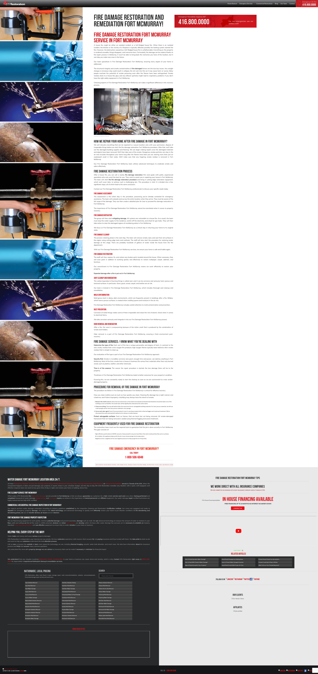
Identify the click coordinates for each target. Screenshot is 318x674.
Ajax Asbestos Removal (31, 582)
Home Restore (232, 3)
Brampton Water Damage (31, 618)
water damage (40, 496)
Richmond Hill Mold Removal (106, 606)
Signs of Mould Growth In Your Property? (195, 565)
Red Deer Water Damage (105, 603)
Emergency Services (246, 3)
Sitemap (22, 671)
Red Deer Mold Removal (105, 600)
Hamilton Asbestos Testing (69, 582)
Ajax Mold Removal (30, 585)
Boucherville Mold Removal (32, 606)
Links (25, 671)
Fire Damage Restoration (43, 484)
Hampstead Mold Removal (69, 591)
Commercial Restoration (264, 3)
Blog (276, 3)
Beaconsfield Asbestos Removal (33, 600)
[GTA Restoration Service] (14, 3)
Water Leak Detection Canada (166, 464)
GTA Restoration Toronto (153, 464)
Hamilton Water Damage (68, 588)
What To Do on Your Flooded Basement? (269, 565)
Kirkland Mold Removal (68, 612)
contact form (234, 23)
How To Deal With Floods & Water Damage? (196, 562)
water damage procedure (23, 525)
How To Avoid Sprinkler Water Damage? (195, 559)
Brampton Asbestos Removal (32, 609)
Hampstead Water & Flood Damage (71, 594)
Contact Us (238, 508)
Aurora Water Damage (31, 597)
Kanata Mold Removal (67, 606)
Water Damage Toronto (122, 464)
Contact (292, 3)
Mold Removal (98, 484)
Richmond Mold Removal (105, 612)
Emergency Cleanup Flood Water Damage (137, 464)
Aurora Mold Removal (31, 594)
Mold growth (70, 523)
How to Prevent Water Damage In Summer (233, 562)
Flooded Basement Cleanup (62, 484)
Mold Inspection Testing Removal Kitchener (106, 464)
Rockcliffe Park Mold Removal (106, 618)
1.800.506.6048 (171, 670)
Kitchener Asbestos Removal (69, 615)
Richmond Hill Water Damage (106, 609)
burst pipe (52, 498)
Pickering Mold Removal (105, 594)
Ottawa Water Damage (104, 591)
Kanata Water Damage (68, 609)
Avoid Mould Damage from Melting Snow (232, 559)
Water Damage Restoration (82, 484)
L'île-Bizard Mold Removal (68, 597)
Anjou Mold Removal (30, 591)
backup (41, 498)
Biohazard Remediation (113, 484)
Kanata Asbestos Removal (68, 603)
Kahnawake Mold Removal (69, 600)
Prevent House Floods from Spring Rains (269, 559)
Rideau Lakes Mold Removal (106, 615)
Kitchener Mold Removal (68, 618)
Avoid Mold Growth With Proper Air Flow (232, 565)
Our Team (283, 3)
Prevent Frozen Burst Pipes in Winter (268, 562)
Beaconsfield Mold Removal (32, 603)
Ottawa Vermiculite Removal (106, 588)
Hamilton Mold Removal (68, 585)
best (33, 496)
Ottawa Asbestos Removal (105, 582)
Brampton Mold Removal (31, 615)
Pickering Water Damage (105, 597)
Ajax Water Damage (30, 588)
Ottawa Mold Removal (104, 585)
